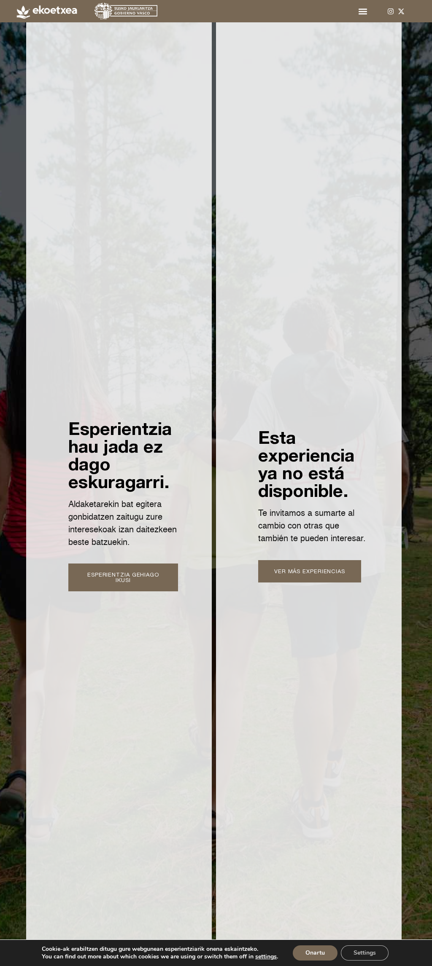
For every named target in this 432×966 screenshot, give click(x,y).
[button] (363, 11)
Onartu (315, 953)
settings (266, 957)
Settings (365, 953)
